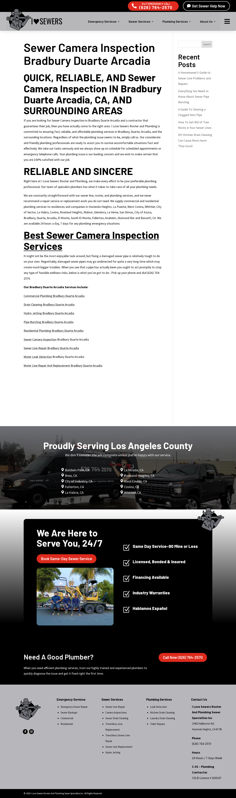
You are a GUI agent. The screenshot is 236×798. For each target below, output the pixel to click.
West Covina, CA (135, 481)
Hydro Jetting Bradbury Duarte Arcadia (49, 313)
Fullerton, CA (74, 487)
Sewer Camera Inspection (40, 339)
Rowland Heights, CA (139, 475)
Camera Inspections (116, 712)
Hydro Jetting (112, 752)
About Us (206, 21)
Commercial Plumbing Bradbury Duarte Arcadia (54, 296)
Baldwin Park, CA (77, 470)
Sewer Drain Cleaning (116, 718)
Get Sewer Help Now (208, 6)
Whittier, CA (132, 492)
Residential (67, 724)
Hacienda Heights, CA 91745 (207, 729)
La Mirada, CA (133, 470)
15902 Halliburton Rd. (203, 723)
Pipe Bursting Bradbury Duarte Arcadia (48, 322)
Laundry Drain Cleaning (162, 718)
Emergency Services (102, 21)
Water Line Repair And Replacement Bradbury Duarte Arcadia (63, 366)
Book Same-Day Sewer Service (66, 558)
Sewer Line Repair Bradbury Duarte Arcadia (51, 348)
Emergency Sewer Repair (74, 706)
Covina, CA (131, 487)
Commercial (67, 718)
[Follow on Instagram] (31, 731)
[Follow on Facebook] (25, 731)
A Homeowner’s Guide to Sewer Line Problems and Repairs (194, 78)
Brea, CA (71, 475)
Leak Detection (158, 706)
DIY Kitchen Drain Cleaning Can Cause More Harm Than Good (195, 140)
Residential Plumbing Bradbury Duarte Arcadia (53, 331)
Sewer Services (139, 21)
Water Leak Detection (38, 357)
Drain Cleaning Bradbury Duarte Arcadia (49, 305)
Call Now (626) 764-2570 (183, 657)
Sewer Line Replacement (118, 746)
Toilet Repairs (157, 724)
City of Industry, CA (78, 481)
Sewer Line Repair (115, 706)
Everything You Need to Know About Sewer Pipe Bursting (193, 96)
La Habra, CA (74, 492)
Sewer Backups (69, 712)
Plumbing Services (175, 21)
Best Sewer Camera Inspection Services (91, 240)
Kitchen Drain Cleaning (162, 712)
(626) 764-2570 (156, 7)
